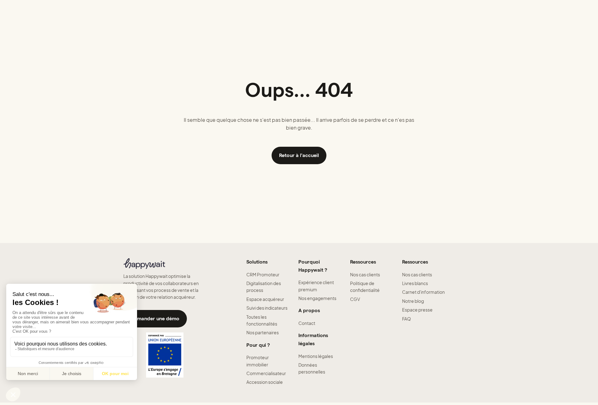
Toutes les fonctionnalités (261, 320)
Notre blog (413, 301)
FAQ (406, 319)
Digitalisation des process (263, 286)
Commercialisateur (266, 373)
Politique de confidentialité (365, 286)
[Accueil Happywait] (164, 263)
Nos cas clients (365, 274)
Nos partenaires (262, 332)
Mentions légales (315, 356)
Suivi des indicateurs (266, 308)
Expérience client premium (316, 285)
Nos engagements (317, 298)
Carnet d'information (423, 292)
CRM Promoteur (262, 274)
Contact (306, 323)
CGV (355, 299)
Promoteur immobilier (257, 361)
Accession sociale (264, 382)
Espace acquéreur (265, 299)
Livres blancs (415, 283)
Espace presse (417, 309)
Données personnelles (311, 368)
